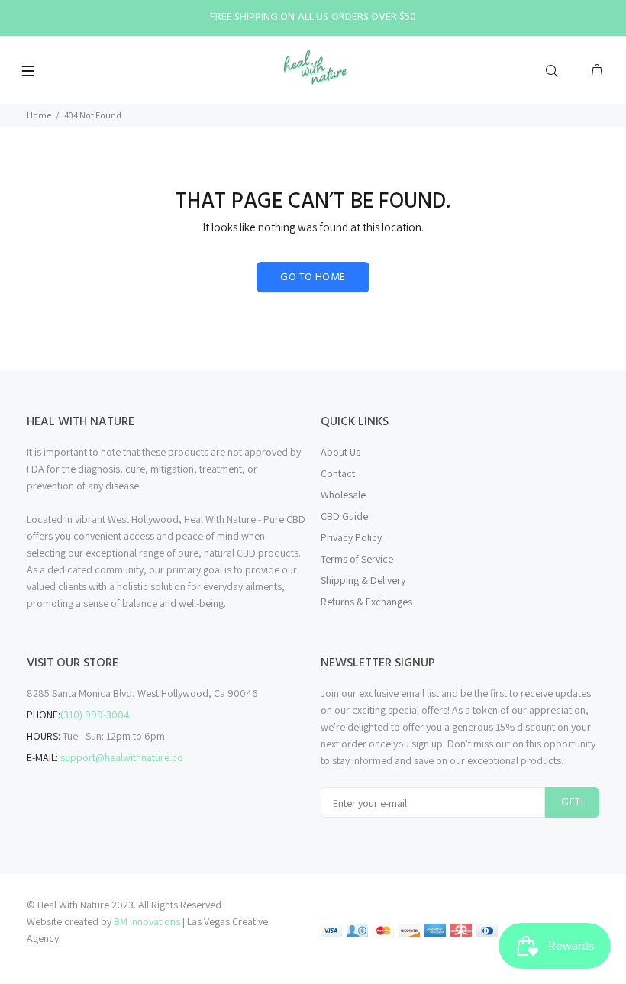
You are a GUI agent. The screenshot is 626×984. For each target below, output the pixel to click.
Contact (338, 473)
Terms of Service (357, 559)
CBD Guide (344, 516)
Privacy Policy (351, 537)
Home (39, 115)
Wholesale (343, 495)
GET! (572, 802)
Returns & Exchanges (366, 601)
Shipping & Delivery (363, 580)
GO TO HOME (312, 277)
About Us (340, 452)
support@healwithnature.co (121, 757)
